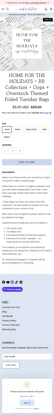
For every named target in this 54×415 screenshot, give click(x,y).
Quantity (7, 145)
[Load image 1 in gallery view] (27, 44)
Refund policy (9, 329)
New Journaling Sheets (35, 2)
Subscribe (11, 365)
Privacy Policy (9, 320)
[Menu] (3, 9)
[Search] (9, 9)
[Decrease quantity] (5, 151)
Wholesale (7, 316)
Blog (4, 311)
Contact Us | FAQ (11, 307)
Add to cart (27, 162)
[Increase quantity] (20, 151)
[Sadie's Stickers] (27, 9)
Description (8, 172)
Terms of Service (11, 324)
